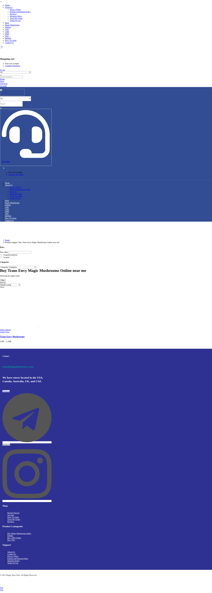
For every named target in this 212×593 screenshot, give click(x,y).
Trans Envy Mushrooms (12, 336)
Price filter (4, 252)
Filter (3, 280)
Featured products (10, 255)
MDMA (8, 38)
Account (10, 515)
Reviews (13, 14)
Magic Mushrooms (12, 25)
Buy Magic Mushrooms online (19, 533)
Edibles (8, 27)
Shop (7, 23)
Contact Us (9, 43)
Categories (4, 267)
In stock (6, 257)
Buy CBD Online (14, 538)
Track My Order (16, 18)
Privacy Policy (15, 10)
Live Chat (6, 162)
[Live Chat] (26, 157)
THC (7, 36)
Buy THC (11, 540)
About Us (9, 7)
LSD (7, 29)
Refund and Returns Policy (20, 12)
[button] (2, 70)
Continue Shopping (12, 66)
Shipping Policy (16, 16)
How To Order (10, 40)
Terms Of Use (15, 21)
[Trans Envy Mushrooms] (38, 326)
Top (1, 588)
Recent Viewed (13, 513)
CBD (7, 32)
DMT (7, 34)
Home (7, 5)
